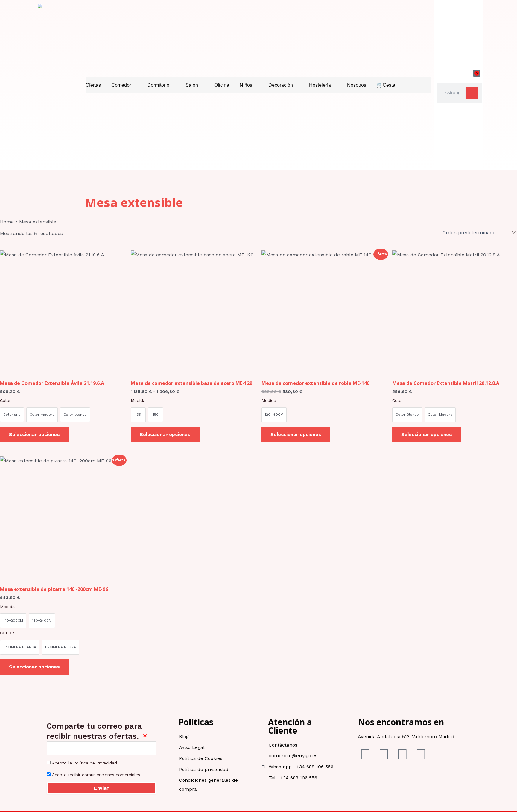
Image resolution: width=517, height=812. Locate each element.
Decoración (280, 85)
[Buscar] (472, 93)
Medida (138, 400)
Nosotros (356, 85)
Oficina (221, 85)
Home (7, 222)
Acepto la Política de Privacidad (84, 763)
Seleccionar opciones (34, 435)
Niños (246, 85)
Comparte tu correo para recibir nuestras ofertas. (94, 731)
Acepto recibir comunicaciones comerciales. (96, 774)
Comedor (121, 85)
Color (5, 400)
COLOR (7, 632)
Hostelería (320, 85)
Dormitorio (158, 85)
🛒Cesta (386, 85)
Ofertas (93, 85)
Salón (191, 85)
